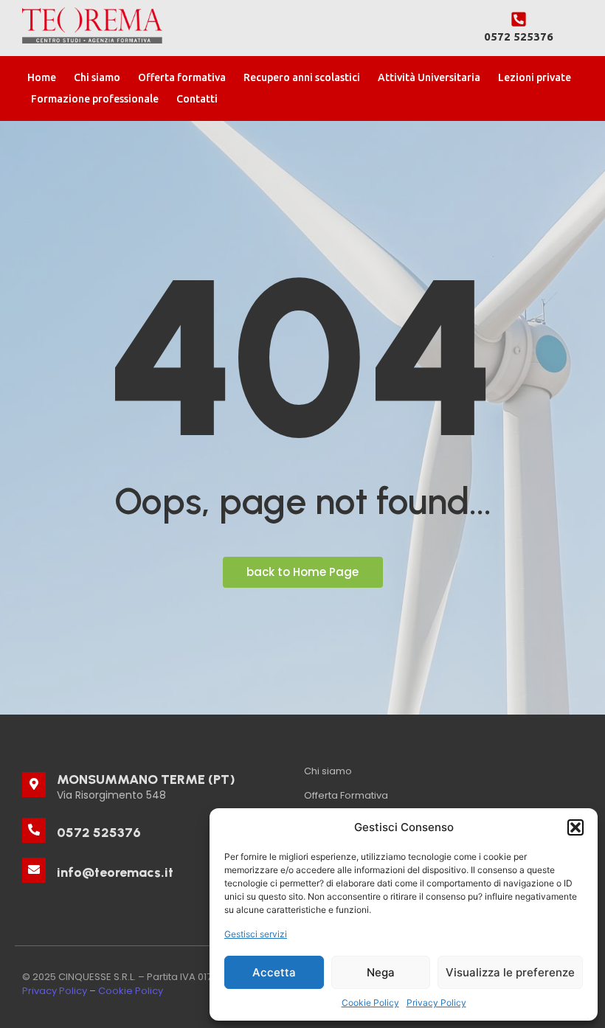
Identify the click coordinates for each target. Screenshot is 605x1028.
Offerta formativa (182, 77)
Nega (381, 972)
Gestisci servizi (255, 934)
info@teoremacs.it (115, 872)
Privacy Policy (436, 1002)
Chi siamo (97, 77)
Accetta (274, 972)
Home (41, 77)
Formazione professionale (95, 99)
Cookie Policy (370, 1002)
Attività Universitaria (429, 77)
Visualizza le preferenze (510, 972)
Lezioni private (534, 77)
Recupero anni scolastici (301, 77)
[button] (575, 827)
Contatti (197, 99)
